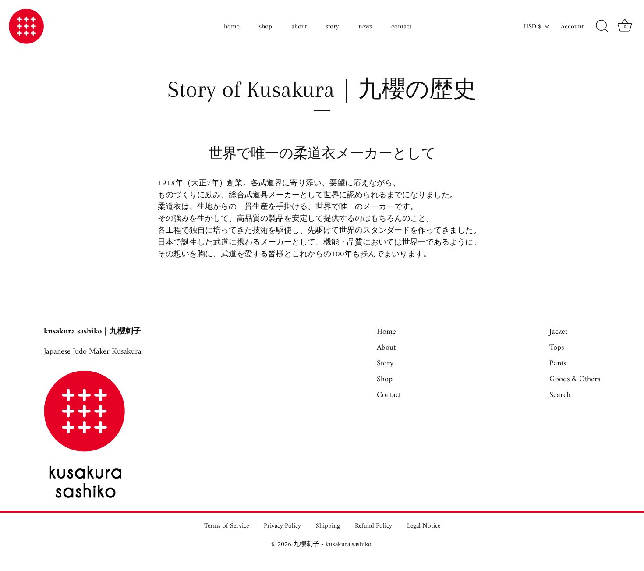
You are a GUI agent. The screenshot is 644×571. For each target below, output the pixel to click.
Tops (556, 348)
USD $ (532, 26)
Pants (557, 363)
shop (265, 26)
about (299, 26)
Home (386, 332)
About (386, 348)
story (332, 26)
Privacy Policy (282, 526)
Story (385, 363)
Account (572, 26)
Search (559, 395)
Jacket (558, 332)
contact (401, 26)
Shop (385, 379)
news (365, 26)
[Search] (602, 26)
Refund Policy (373, 526)
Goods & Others (574, 379)
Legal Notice (423, 526)
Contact (389, 395)
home (232, 26)
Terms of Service (226, 526)
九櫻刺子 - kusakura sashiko (332, 544)
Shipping (328, 526)
